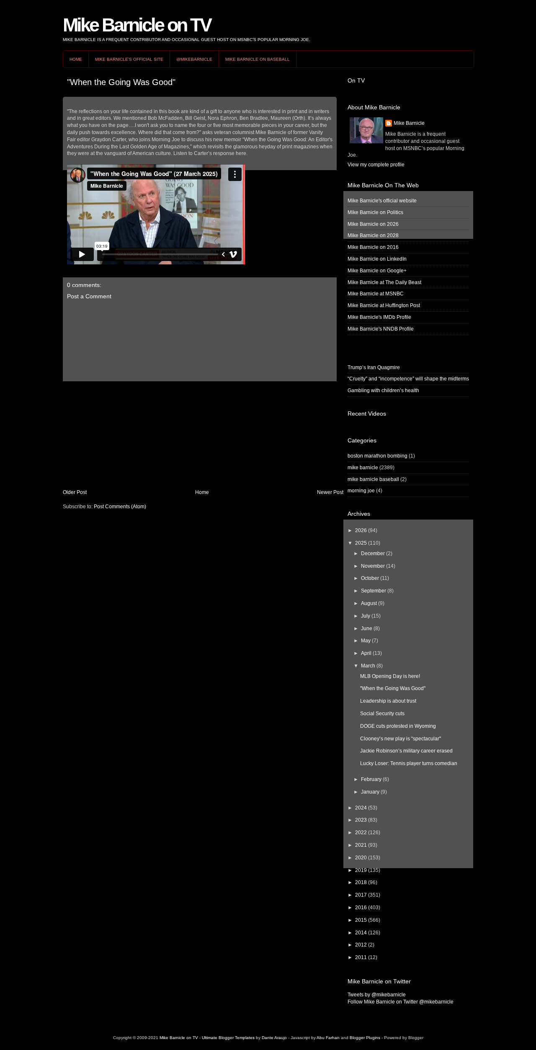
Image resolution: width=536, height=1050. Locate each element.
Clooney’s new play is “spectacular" (400, 739)
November (373, 566)
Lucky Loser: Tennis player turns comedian (408, 763)
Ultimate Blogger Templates (228, 1037)
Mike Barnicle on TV (137, 25)
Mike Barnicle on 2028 (373, 235)
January (370, 792)
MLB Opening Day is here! (390, 676)
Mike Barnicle (409, 123)
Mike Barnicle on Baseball (257, 59)
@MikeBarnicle (194, 59)
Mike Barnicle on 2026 (373, 224)
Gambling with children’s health (383, 390)
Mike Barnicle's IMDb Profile (379, 317)
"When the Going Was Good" (121, 82)
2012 (361, 945)
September (373, 591)
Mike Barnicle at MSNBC (376, 294)
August (369, 603)
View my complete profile (376, 165)
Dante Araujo (274, 1037)
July (365, 616)
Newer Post (330, 492)
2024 (361, 808)
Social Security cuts (382, 713)
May (366, 641)
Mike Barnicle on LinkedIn (377, 259)
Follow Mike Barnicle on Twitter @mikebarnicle (401, 1002)
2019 (361, 870)
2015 (361, 920)
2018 (361, 882)
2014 (361, 933)
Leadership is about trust (388, 701)
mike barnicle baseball (373, 479)
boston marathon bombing (377, 456)
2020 (361, 858)
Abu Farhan (328, 1037)
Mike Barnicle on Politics (375, 212)
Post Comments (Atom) (120, 506)
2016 (361, 907)
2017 (361, 895)
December (373, 553)
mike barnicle (363, 468)
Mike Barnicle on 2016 (373, 247)
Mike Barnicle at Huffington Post (384, 305)
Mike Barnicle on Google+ (377, 271)
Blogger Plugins (365, 1037)
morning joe (361, 491)
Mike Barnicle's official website (382, 201)
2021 (361, 845)
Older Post (75, 492)
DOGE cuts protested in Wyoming (398, 726)
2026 (361, 530)
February (371, 779)
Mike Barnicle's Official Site (129, 59)
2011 (361, 957)
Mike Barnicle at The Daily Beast (384, 282)
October (370, 578)
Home (76, 59)
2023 (361, 820)
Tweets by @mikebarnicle (377, 995)
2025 (361, 543)
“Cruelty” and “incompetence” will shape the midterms (408, 379)
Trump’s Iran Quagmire (374, 367)
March (368, 666)
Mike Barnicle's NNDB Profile (381, 329)
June (366, 628)
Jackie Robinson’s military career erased (406, 751)
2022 (361, 832)
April (366, 653)
